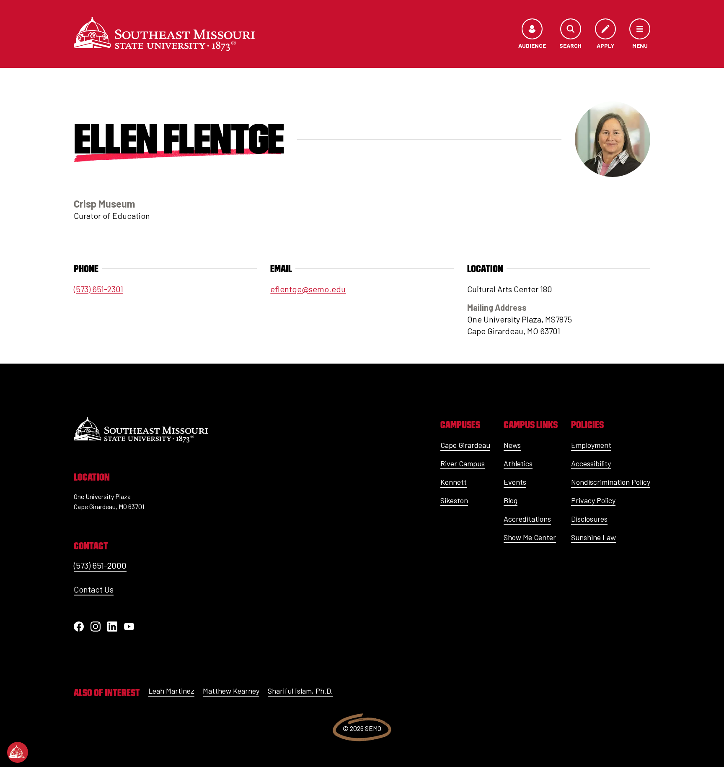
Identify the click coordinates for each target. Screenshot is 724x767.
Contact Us (94, 589)
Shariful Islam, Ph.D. (300, 690)
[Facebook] (79, 626)
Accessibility (591, 463)
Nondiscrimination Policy (610, 481)
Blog (510, 500)
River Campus (462, 463)
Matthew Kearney (231, 690)
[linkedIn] (112, 626)
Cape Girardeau (465, 445)
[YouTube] (129, 626)
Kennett (453, 481)
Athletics (518, 463)
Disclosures (589, 518)
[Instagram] (95, 626)
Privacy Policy (593, 500)
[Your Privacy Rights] (17, 752)
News (512, 445)
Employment (591, 445)
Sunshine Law (593, 537)
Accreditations (527, 518)
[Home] (164, 34)
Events (515, 481)
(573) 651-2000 (100, 565)
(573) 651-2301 (98, 289)
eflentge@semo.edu (308, 289)
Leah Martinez (171, 690)
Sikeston (454, 500)
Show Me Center (530, 537)
